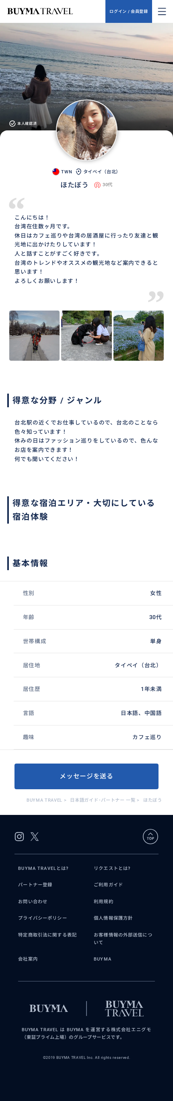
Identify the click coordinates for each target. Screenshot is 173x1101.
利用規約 (103, 901)
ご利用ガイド (108, 885)
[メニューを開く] (162, 11)
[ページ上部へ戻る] (150, 837)
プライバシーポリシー (42, 918)
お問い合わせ (32, 901)
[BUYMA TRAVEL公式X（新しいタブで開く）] (34, 836)
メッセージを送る (86, 776)
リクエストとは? (112, 868)
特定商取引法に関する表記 (47, 935)
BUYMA (102, 959)
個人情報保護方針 (113, 918)
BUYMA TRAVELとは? (43, 868)
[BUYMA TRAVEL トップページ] (56, 11)
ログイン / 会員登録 (128, 11)
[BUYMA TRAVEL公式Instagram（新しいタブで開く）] (19, 836)
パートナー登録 (35, 885)
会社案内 (28, 959)
